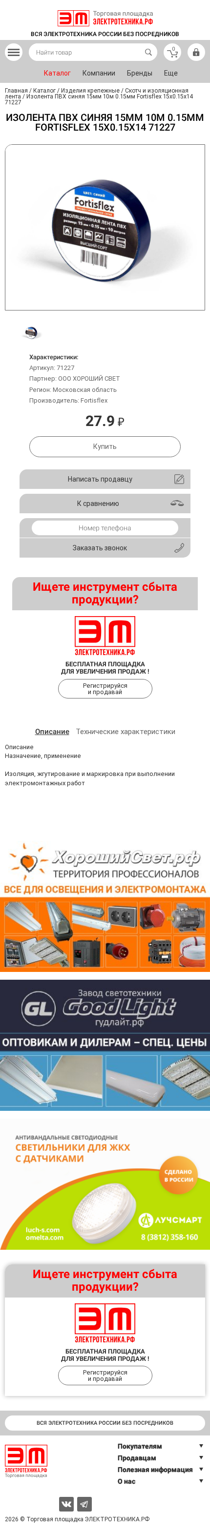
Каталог (57, 73)
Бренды (139, 73)
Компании (99, 73)
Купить (105, 446)
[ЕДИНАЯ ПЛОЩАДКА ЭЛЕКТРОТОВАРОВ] (105, 18)
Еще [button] (171, 73)
